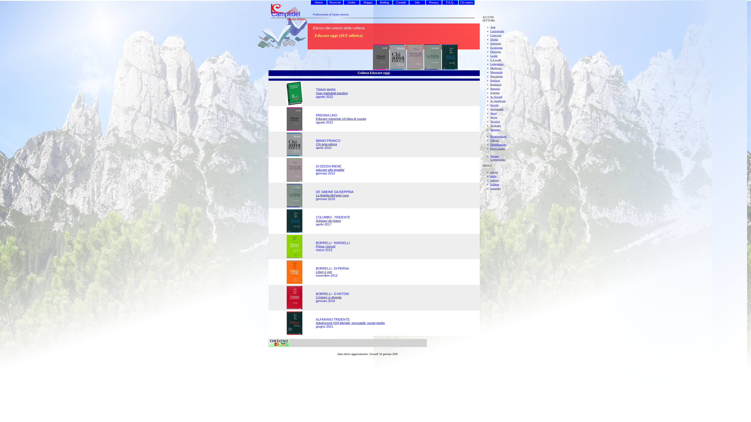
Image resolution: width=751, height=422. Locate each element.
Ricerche (335, 2)
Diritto (494, 39)
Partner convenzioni (497, 158)
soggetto (495, 188)
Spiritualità (496, 109)
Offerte (494, 140)
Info (417, 2)
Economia (496, 47)
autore (494, 172)
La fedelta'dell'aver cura (332, 195)
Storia (493, 117)
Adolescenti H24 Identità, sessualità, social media (350, 323)
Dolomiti (495, 43)
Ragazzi (495, 80)
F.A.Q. (450, 2)
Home (319, 2)
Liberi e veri (324, 272)
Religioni (495, 84)
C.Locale (495, 60)
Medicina (496, 68)
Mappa (368, 2)
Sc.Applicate (498, 101)
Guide (494, 55)
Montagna (496, 72)
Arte (493, 27)
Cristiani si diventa (328, 297)
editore (494, 180)
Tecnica (495, 121)
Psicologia (496, 76)
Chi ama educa (326, 144)
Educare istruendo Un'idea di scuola (341, 119)
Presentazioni (498, 136)
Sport (493, 113)
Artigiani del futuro (328, 221)
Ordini (351, 2)
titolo (493, 176)
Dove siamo (497, 148)
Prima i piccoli (325, 246)
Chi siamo (466, 2)
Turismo (495, 129)
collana (494, 184)
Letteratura (496, 64)
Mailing (384, 2)
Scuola (494, 105)
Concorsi (495, 35)
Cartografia (497, 31)
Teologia (495, 125)
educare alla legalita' (330, 170)
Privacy (434, 2)
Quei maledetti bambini (332, 93)
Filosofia (495, 51)
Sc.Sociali (496, 96)
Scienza (495, 92)
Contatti (401, 2)
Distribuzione (498, 144)
